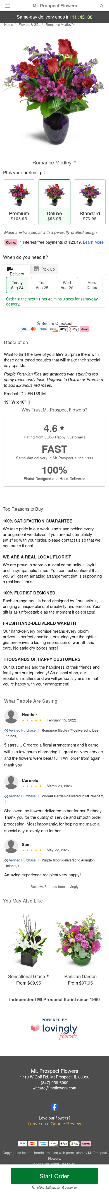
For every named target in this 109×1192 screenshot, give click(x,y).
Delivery (17, 272)
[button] (97, 1179)
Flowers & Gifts (29, 24)
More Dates (92, 285)
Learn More (93, 242)
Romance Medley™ (57, 730)
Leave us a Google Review (54, 1124)
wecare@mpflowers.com (54, 1088)
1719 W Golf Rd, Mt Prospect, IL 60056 (54, 1077)
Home (8, 24)
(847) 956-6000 (54, 1082)
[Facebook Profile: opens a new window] (54, 1106)
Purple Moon (51, 860)
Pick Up (48, 269)
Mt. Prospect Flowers (55, 5)
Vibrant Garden (54, 796)
